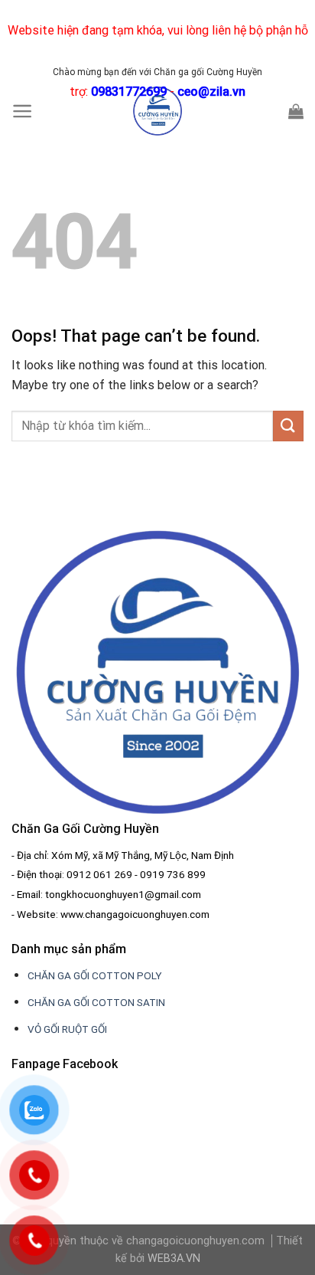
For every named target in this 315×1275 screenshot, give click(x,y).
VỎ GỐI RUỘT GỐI (67, 1029)
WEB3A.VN (174, 1258)
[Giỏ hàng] (296, 111)
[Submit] (288, 426)
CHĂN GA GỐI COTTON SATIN (96, 1002)
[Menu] (22, 111)
